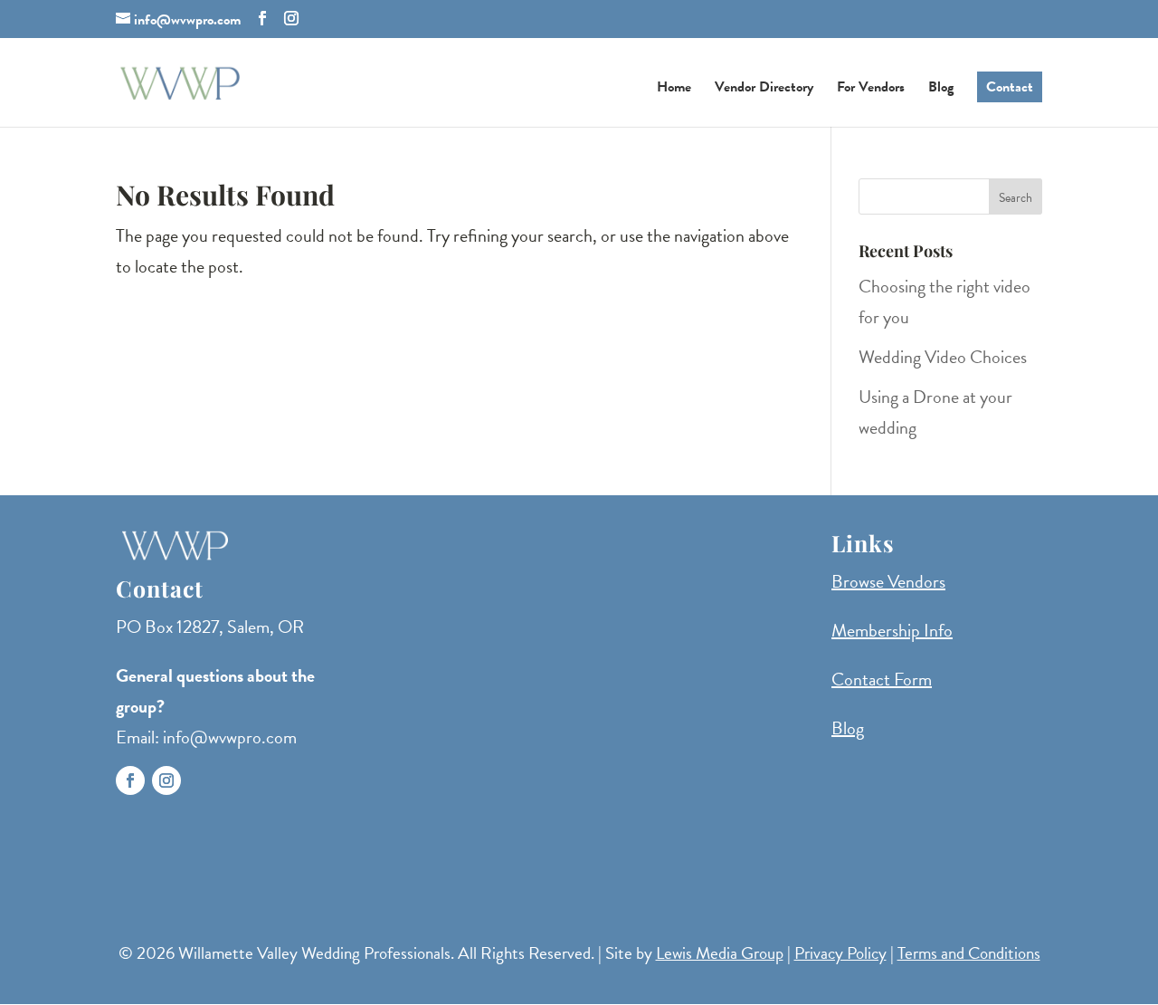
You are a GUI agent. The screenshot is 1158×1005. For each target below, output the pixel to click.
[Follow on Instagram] (166, 780)
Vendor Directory (764, 89)
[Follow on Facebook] (130, 780)
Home (674, 89)
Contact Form (881, 679)
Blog (941, 89)
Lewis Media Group (719, 953)
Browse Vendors (888, 581)
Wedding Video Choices (943, 356)
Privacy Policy (840, 953)
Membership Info (892, 630)
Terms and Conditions (968, 953)
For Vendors (871, 89)
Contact (1009, 87)
